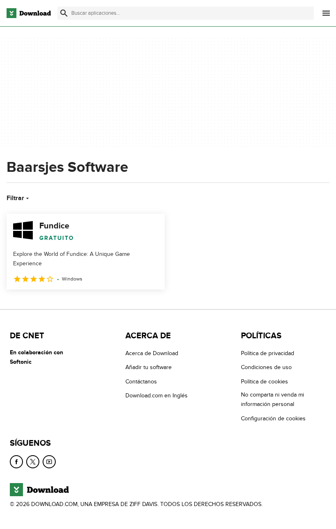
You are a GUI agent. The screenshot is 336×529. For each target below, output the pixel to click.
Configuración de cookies (273, 418)
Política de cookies (264, 381)
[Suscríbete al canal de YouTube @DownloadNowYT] (49, 461)
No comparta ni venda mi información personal (272, 399)
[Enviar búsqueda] (63, 13)
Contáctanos (141, 381)
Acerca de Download (151, 353)
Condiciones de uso (266, 367)
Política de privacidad (267, 353)
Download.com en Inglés (156, 395)
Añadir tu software (148, 367)
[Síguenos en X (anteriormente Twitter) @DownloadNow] (32, 461)
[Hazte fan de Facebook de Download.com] (16, 461)
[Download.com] (29, 13)
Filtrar (15, 198)
